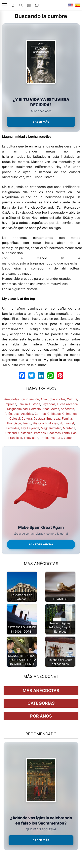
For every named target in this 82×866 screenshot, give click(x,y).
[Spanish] (77, 5)
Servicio (35, 409)
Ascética (27, 414)
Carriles (40, 414)
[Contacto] (37, 5)
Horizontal (67, 423)
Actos (55, 409)
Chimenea (69, 414)
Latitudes (12, 428)
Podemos (54, 433)
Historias (51, 423)
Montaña (69, 428)
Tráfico (45, 438)
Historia (34, 404)
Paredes (40, 433)
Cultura (72, 399)
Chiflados (54, 414)
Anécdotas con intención (21, 399)
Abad (46, 409)
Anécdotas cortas (53, 399)
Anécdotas (12, 414)
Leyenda (33, 428)
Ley (23, 428)
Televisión (31, 438)
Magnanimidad (17, 409)
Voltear (69, 438)
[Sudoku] (29, 5)
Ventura (56, 438)
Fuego (26, 423)
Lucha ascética (67, 404)
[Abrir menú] (4, 5)
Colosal (14, 418)
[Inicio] (13, 5)
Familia (23, 404)
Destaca (39, 418)
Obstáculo (25, 433)
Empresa (10, 404)
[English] (71, 5)
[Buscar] (21, 5)
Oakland (11, 433)
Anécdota (67, 409)
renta (66, 433)
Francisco (14, 423)
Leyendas (48, 404)
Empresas (53, 418)
